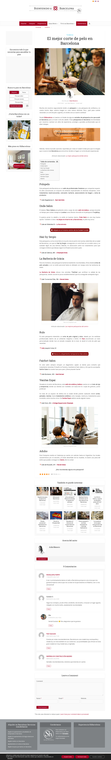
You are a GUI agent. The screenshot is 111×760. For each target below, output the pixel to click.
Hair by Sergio (44, 168)
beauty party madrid (53, 575)
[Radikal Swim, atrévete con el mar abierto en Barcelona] (83, 491)
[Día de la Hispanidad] (56, 515)
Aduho (42, 178)
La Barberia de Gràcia (47, 170)
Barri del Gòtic (59, 200)
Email (61, 698)
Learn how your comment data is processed (74, 714)
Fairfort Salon (44, 174)
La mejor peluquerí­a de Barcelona (77, 156)
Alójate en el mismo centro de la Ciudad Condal (71, 230)
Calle (42, 348)
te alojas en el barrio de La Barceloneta (69, 219)
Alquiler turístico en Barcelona (16, 741)
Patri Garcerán (51, 634)
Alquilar (23, 23)
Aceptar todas (68, 757)
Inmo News (53, 23)
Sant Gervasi (60, 374)
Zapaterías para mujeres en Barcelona (42, 498)
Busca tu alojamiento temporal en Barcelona (71, 354)
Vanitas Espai (44, 176)
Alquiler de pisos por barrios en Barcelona (19, 747)
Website (83, 698)
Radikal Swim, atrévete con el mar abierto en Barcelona (83, 499)
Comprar (32, 23)
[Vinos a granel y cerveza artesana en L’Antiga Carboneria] (83, 515)
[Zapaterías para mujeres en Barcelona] (42, 491)
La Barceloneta (61, 224)
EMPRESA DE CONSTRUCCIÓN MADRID (59, 656)
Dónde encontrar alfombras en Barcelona (42, 523)
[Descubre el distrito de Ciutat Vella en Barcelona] (70, 515)
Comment (39, 681)
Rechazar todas (82, 757)
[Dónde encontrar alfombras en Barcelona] (42, 515)
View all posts (42, 559)
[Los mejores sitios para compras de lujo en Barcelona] (97, 515)
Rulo (41, 172)
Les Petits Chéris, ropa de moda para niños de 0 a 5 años (97, 500)
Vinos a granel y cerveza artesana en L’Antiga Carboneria (83, 524)
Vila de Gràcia (64, 279)
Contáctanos (81, 23)
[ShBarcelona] (55, 9)
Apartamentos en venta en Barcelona (18, 744)
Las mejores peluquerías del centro (77, 326)
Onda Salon (44, 166)
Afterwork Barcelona (56, 498)
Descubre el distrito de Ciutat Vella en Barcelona (69, 523)
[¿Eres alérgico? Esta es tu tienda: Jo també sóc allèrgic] (70, 491)
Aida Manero (73, 101)
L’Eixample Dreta (61, 253)
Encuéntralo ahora (16, 106)
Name (38, 698)
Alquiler (14, 92)
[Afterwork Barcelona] (56, 491)
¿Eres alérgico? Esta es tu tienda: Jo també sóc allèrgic (70, 499)
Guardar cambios (97, 757)
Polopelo (43, 164)
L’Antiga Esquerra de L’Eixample (62, 403)
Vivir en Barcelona (67, 23)
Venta (24, 92)
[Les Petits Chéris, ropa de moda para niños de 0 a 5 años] (97, 491)
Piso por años (19, 96)
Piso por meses (19, 99)
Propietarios (42, 23)
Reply (48, 589)
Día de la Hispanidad (56, 522)
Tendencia (69, 35)
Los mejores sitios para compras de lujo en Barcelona (97, 523)
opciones (10, 758)
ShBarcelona (48, 117)
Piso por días (19, 102)
